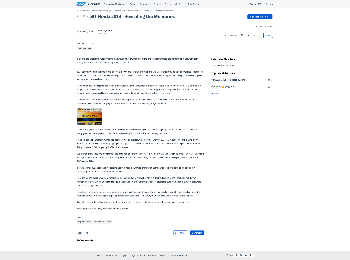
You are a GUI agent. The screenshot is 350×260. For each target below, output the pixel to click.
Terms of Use (111, 255)
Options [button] (248, 21)
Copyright (124, 255)
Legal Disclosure (138, 255)
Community (94, 4)
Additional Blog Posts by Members (126, 11)
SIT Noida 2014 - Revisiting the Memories (132, 16)
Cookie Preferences (179, 255)
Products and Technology (115, 4)
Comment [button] (197, 233)
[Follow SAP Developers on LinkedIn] (251, 255)
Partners (157, 4)
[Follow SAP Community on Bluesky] (241, 255)
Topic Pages (193, 4)
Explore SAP (255, 4)
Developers (145, 4)
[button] (261, 35)
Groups (133, 4)
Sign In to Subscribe (260, 17)
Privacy (100, 255)
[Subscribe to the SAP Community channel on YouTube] (246, 255)
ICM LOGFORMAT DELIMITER (223, 66)
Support (163, 255)
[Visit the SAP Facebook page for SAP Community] (236, 255)
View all (214, 93)
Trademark (153, 255)
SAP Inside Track (84, 48)
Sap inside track (84, 222)
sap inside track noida (102, 222)
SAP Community (83, 11)
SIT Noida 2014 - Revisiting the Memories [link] (157, 11)
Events (168, 4)
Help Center (179, 4)
